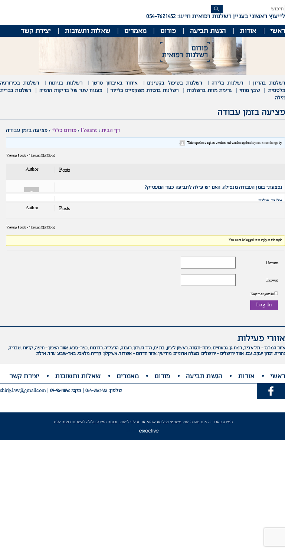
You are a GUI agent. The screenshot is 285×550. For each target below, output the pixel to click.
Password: (272, 281)
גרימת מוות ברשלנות (209, 90)
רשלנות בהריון (269, 83)
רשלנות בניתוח (65, 83)
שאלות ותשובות (87, 31)
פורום (168, 31)
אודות (248, 31)
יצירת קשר (36, 31)
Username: (272, 263)
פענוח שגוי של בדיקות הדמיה (70, 90)
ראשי (277, 31)
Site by (132, 430)
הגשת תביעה (208, 31)
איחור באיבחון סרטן (114, 83)
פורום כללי (64, 131)
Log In (264, 305)
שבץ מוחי (249, 90)
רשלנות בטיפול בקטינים (174, 83)
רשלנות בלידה (227, 83)
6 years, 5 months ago (265, 143)
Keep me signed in (261, 294)
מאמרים (135, 31)
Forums (88, 131)
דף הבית (110, 131)
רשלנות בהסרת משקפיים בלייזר (144, 90)
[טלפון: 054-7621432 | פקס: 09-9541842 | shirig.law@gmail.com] (271, 391)
